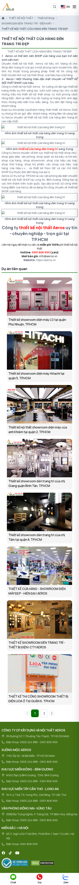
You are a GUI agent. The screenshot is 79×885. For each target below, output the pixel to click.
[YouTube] (17, 853)
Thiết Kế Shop (46, 18)
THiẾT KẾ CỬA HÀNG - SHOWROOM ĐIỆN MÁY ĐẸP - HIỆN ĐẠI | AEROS (37, 591)
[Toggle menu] (74, 6)
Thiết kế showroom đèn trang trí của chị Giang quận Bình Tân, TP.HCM (36, 483)
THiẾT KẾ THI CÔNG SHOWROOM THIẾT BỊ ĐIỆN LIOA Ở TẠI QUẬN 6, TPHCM (38, 698)
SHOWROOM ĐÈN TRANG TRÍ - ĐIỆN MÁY (27, 23)
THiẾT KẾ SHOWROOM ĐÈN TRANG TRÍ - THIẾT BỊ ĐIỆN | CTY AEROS (36, 644)
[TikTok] (10, 853)
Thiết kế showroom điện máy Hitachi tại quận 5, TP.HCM (36, 375)
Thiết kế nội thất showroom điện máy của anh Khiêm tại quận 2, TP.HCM (37, 429)
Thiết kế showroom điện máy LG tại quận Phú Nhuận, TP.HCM (37, 322)
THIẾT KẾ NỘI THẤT (21, 18)
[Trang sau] (51, 713)
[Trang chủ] (3, 18)
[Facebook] (3, 853)
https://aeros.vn (46, 260)
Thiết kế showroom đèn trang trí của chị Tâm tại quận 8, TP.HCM (36, 537)
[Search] (54, 7)
